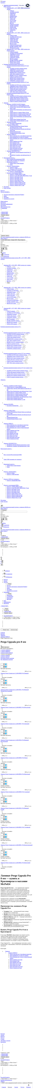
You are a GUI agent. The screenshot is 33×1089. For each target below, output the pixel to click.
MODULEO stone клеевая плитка (18, 87)
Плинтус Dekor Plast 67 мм (17, 181)
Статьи (2, 1039)
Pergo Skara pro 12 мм (15, 145)
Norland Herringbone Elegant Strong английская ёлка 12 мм (19, 127)
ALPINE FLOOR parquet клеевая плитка (20, 96)
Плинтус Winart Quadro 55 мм (17, 182)
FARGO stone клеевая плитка (17, 90)
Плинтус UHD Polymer (16, 168)
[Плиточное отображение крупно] (1, 661)
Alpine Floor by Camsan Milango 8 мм (19, 105)
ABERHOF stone (14, 38)
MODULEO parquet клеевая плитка (19, 100)
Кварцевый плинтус (12, 162)
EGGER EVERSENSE (15, 123)
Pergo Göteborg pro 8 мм (16, 141)
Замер (5, 196)
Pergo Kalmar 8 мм (14, 142)
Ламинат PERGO (11, 134)
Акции (2, 1035)
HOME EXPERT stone (15, 46)
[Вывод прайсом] (4, 661)
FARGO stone (13, 35)
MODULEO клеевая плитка (17, 78)
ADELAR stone (14, 41)
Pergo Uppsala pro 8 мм (16, 149)
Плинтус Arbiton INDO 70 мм (17, 174)
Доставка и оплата (5, 1040)
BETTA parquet (14, 58)
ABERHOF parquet (15, 54)
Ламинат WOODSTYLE (13, 151)
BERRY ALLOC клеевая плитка (18, 75)
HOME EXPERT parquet (16, 60)
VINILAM (12, 15)
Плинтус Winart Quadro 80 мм (17, 184)
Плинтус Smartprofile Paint (16, 171)
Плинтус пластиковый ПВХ (14, 173)
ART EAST (13, 21)
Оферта (3, 1081)
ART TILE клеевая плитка (17, 74)
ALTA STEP (13, 20)
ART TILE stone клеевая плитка (18, 91)
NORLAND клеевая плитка (17, 79)
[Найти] (6, 249)
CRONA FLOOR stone (15, 45)
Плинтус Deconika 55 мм (16, 177)
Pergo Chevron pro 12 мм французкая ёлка (20, 135)
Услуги (2, 1038)
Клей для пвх (7, 188)
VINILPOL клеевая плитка (17, 80)
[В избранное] (4, 664)
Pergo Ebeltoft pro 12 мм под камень (19, 137)
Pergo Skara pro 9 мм (15, 146)
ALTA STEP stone (14, 42)
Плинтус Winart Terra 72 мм (17, 185)
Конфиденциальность (6, 1080)
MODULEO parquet (15, 61)
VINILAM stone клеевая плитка (18, 89)
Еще (8, 282)
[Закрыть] (2, 565)
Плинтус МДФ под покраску (14, 170)
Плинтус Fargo (14, 167)
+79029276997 (4, 212)
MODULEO (13, 17)
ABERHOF (13, 13)
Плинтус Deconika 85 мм (16, 179)
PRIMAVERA (13, 16)
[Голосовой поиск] (3, 249)
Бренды (3, 1036)
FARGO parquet (14, 52)
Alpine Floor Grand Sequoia (17, 163)
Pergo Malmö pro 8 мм (15, 144)
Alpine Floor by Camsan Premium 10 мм (20, 115)
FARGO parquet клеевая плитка (18, 101)
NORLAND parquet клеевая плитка (19, 98)
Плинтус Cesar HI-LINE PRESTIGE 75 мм (21, 175)
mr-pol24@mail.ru (5, 218)
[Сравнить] (4, 667)
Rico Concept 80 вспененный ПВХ (16, 159)
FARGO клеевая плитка (16, 76)
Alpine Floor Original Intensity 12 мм (19, 120)
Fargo (11, 164)
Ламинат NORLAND (12, 124)
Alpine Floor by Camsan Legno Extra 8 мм (20, 113)
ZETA (11, 31)
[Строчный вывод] (3, 661)
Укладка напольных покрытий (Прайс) (14, 194)
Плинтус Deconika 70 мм (16, 178)
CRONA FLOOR (14, 24)
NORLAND (13, 27)
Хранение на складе (9, 198)
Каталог (3, 1033)
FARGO (12, 10)
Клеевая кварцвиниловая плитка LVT (14, 64)
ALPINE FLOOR (14, 12)
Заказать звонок (5, 215)
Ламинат (6, 102)
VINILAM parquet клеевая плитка (18, 97)
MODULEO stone (14, 47)
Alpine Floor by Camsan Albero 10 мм (19, 112)
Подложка (6, 186)
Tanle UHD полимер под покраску (16, 160)
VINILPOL (13, 30)
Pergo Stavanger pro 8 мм (16, 148)
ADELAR (12, 19)
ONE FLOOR (13, 28)
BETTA (12, 23)
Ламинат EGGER (11, 122)
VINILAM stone (14, 39)
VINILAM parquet (14, 56)
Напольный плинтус (9, 157)
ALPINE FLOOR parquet (16, 53)
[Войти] (1, 559)
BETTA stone (13, 43)
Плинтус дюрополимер (13, 166)
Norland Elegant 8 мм (15, 131)
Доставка (6, 197)
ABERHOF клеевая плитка (17, 69)
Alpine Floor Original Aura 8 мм (18, 119)
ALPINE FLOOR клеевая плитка (18, 68)
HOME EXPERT (14, 25)
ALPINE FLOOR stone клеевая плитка (20, 85)
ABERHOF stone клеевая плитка (18, 86)
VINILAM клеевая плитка (16, 71)
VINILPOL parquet (14, 57)
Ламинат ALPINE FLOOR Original (16, 104)
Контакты (3, 1042)
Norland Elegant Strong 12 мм (17, 133)
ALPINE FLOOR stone (16, 36)
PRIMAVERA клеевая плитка (17, 72)
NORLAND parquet (15, 63)
